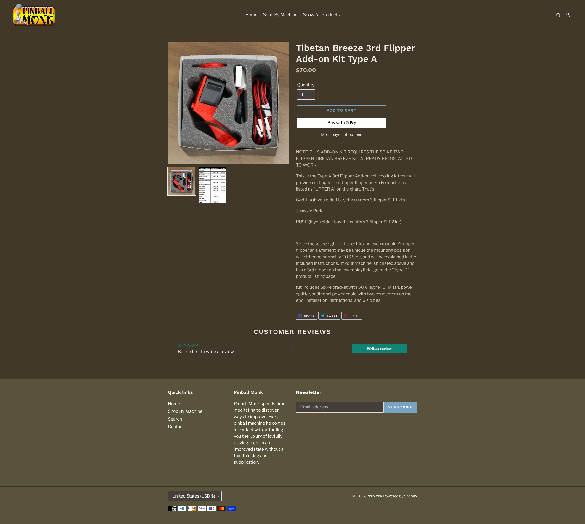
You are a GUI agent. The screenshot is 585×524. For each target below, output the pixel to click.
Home (174, 403)
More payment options (341, 134)
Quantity (305, 84)
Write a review (379, 349)
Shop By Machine (185, 411)
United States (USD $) (193, 496)
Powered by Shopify (400, 496)
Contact (176, 426)
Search (175, 419)
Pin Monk (374, 496)
